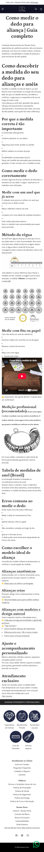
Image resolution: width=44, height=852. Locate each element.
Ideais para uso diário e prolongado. (19, 583)
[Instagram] (16, 835)
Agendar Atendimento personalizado (22, 702)
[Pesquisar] (35, 9)
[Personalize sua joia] (34, 716)
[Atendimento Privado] (22, 716)
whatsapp (34, 2)
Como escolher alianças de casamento (19, 628)
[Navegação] (2, 9)
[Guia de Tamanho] (16, 737)
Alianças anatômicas (19, 571)
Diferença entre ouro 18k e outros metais (21, 632)
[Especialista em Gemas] (9, 716)
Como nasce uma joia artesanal (16, 636)
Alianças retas (13, 590)
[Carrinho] (41, 9)
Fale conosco (7, 696)
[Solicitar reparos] (28, 737)
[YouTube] (27, 835)
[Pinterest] (22, 835)
